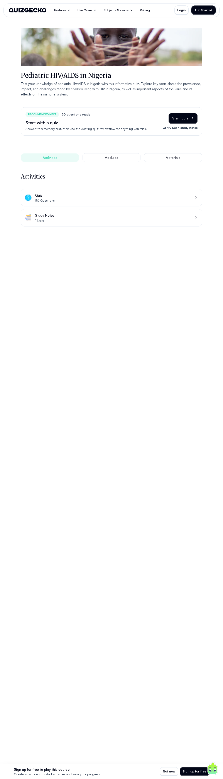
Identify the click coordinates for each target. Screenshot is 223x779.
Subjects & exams (116, 10)
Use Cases (85, 10)
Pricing (145, 10)
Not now (169, 771)
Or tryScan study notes (180, 127)
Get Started (203, 10)
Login (181, 10)
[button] (111, 197)
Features (60, 10)
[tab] (50, 157)
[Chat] (213, 769)
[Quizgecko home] (27, 10)
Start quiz (180, 118)
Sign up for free (194, 771)
